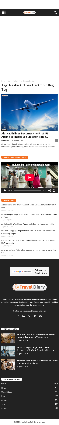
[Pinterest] (30, 316)
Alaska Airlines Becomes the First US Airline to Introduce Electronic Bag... (24, 135)
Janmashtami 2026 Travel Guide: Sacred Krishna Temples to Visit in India (28, 206)
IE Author (5, 140)
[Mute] (49, 190)
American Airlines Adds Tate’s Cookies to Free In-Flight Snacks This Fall (28, 251)
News (4, 130)
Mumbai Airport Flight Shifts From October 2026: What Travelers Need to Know (29, 215)
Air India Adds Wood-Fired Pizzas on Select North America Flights (27, 224)
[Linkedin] (24, 316)
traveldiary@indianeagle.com (34, 311)
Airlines (4, 400)
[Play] (5, 190)
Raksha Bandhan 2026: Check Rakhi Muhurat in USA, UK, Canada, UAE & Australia (28, 241)
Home (3, 81)
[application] (29, 177)
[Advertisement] (29, 4)
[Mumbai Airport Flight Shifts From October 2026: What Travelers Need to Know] (8, 351)
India (3, 396)
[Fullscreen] (54, 190)
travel (3, 384)
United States (6, 392)
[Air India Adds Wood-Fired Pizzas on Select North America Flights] (8, 364)
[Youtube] (40, 316)
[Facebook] (18, 316)
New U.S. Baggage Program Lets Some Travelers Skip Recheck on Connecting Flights (28, 232)
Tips (3, 404)
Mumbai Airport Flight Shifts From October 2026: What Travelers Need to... (36, 348)
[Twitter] (35, 316)
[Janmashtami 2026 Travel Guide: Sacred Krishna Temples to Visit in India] (8, 338)
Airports (4, 408)
